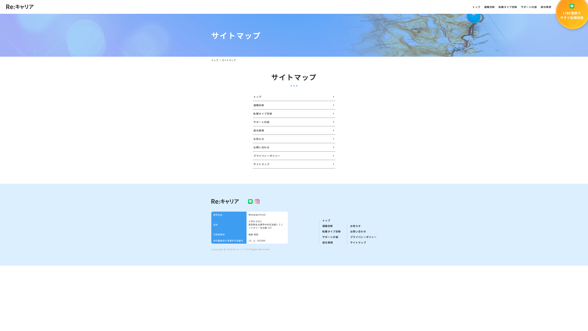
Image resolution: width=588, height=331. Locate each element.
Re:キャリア (239, 249)
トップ (476, 7)
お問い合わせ (358, 231)
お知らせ (355, 226)
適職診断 (489, 7)
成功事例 (546, 7)
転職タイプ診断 (508, 7)
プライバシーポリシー (363, 237)
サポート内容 (529, 7)
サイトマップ (358, 242)
